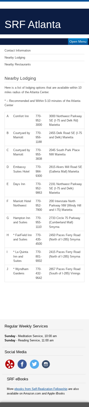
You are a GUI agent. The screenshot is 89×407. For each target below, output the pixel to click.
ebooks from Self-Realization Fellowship (40, 389)
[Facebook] (22, 367)
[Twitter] (34, 367)
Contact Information (18, 50)
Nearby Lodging (15, 57)
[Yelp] (10, 367)
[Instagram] (46, 367)
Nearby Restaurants (18, 64)
